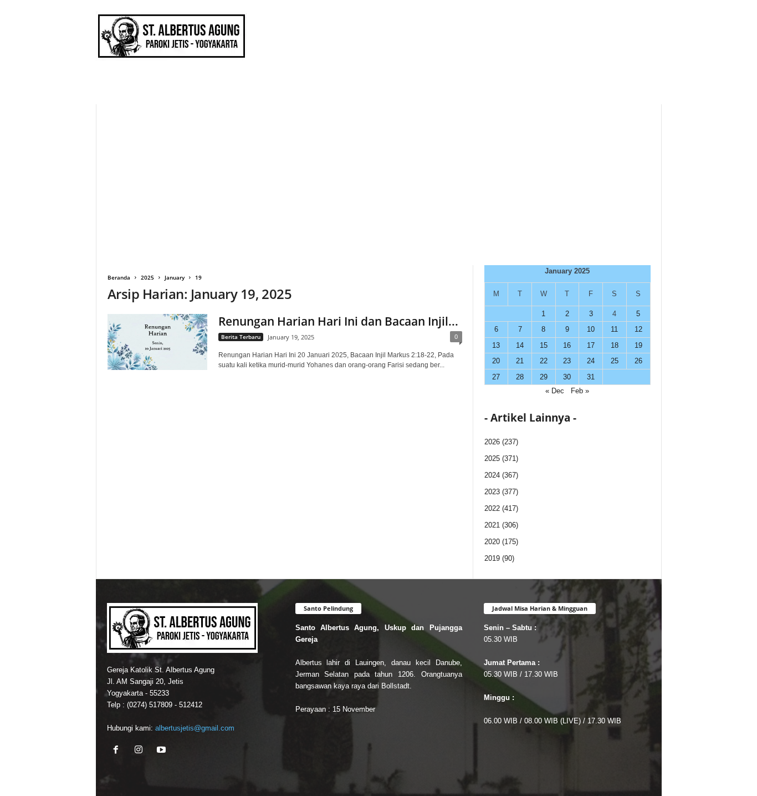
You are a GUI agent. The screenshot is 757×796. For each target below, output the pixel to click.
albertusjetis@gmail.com (194, 728)
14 (520, 345)
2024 (492, 475)
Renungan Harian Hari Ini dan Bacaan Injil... (338, 321)
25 (614, 361)
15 (544, 345)
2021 (492, 525)
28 (520, 377)
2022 (492, 508)
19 (638, 345)
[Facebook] (118, 751)
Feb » (580, 391)
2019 (492, 558)
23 (567, 361)
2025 (147, 277)
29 (544, 377)
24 (591, 361)
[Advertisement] (379, 182)
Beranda (119, 277)
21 (520, 361)
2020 (492, 542)
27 (496, 377)
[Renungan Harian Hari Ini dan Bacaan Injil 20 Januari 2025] (157, 342)
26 (638, 361)
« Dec (554, 391)
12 (638, 329)
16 (567, 345)
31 (591, 377)
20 (496, 361)
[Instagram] (141, 751)
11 (614, 329)
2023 (492, 492)
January (175, 277)
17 (591, 345)
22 (544, 361)
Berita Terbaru (240, 337)
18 (614, 345)
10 (591, 329)
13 (496, 345)
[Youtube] (162, 751)
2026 (492, 442)
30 (567, 377)
